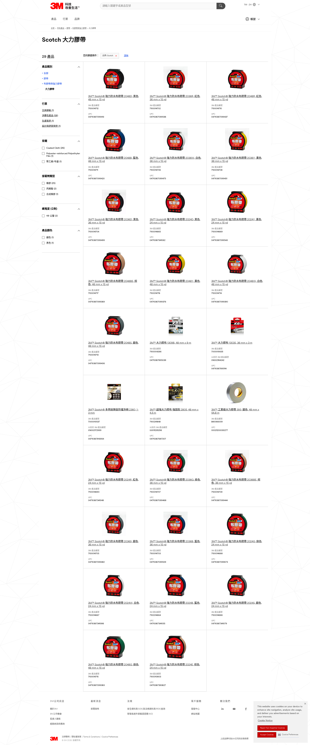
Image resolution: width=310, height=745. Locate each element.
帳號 (253, 19)
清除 (126, 56)
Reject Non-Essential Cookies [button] (272, 728)
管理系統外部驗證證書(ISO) (140, 714)
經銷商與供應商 (57, 724)
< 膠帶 (45, 79)
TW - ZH (248, 5)
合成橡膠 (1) (52, 194)
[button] (288, 734)
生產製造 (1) (48, 121)
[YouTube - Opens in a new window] (234, 709)
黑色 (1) (50, 243)
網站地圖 (195, 714)
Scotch (107, 56)
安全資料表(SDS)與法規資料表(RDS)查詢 (146, 709)
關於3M (53, 709)
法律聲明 (66, 737)
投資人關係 (55, 719)
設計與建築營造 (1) (51, 126)
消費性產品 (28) (50, 115)
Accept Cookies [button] (267, 735)
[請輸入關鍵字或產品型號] (221, 6)
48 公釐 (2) (52, 216)
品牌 (77, 19)
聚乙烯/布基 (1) (54, 161)
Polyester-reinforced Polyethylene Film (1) (64, 154)
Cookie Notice (265, 720)
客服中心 (195, 709)
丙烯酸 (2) (51, 189)
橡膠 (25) (50, 183)
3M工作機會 (56, 714)
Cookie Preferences (110, 737)
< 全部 (45, 73)
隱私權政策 (76, 737)
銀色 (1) (50, 237)
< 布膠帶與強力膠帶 (52, 84)
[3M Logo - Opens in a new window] (69, 5)
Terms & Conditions (91, 737)
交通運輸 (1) (48, 110)
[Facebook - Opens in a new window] (245, 709)
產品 (53, 19)
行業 (65, 19)
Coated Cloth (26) (55, 148)
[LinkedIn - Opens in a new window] (222, 709)
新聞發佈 (95, 709)
